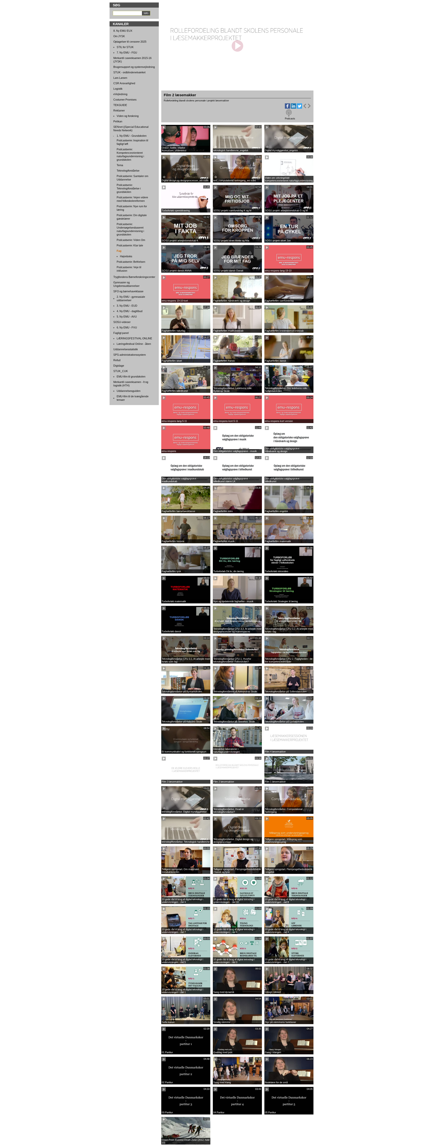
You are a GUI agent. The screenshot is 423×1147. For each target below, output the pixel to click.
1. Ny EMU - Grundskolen (132, 135)
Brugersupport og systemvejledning (134, 67)
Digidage (118, 365)
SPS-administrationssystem (129, 354)
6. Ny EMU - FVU (127, 327)
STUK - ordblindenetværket (129, 72)
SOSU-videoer (122, 322)
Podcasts (290, 118)
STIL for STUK (125, 47)
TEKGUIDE (120, 105)
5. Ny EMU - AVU (127, 316)
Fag (119, 251)
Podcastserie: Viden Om (131, 240)
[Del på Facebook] (287, 107)
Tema (120, 165)
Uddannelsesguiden (128, 391)
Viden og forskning (128, 116)
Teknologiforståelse (128, 170)
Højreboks (126, 256)
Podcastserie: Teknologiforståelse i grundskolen (129, 188)
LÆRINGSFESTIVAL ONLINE (134, 338)
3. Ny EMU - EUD (127, 305)
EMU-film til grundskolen (131, 376)
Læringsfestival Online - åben (134, 343)
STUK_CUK (120, 371)
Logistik (117, 88)
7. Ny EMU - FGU (127, 52)
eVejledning (120, 94)
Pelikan (117, 121)
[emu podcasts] (289, 113)
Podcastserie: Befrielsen (131, 261)
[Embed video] (307, 106)
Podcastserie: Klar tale (130, 245)
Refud (116, 360)
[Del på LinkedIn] (293, 107)
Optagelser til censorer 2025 (129, 41)
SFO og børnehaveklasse (128, 291)
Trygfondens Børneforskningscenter (134, 277)
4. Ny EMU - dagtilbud (129, 311)
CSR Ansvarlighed (124, 83)
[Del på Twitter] (299, 107)
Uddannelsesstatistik (125, 349)
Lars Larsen (120, 77)
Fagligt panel (121, 333)
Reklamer (119, 110)
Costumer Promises (124, 99)
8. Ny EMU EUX (122, 30)
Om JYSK (119, 36)
